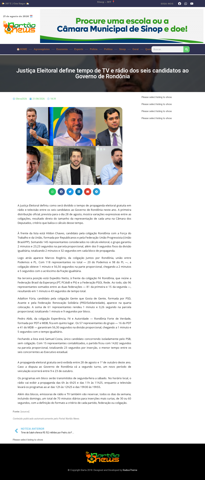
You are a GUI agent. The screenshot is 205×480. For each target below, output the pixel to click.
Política (108, 49)
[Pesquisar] (186, 49)
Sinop (122, 49)
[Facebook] (180, 3)
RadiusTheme (130, 470)
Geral (135, 49)
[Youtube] (192, 3)
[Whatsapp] (186, 3)
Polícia (93, 49)
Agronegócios (42, 49)
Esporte (78, 49)
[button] (52, 191)
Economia (62, 49)
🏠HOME (22, 49)
